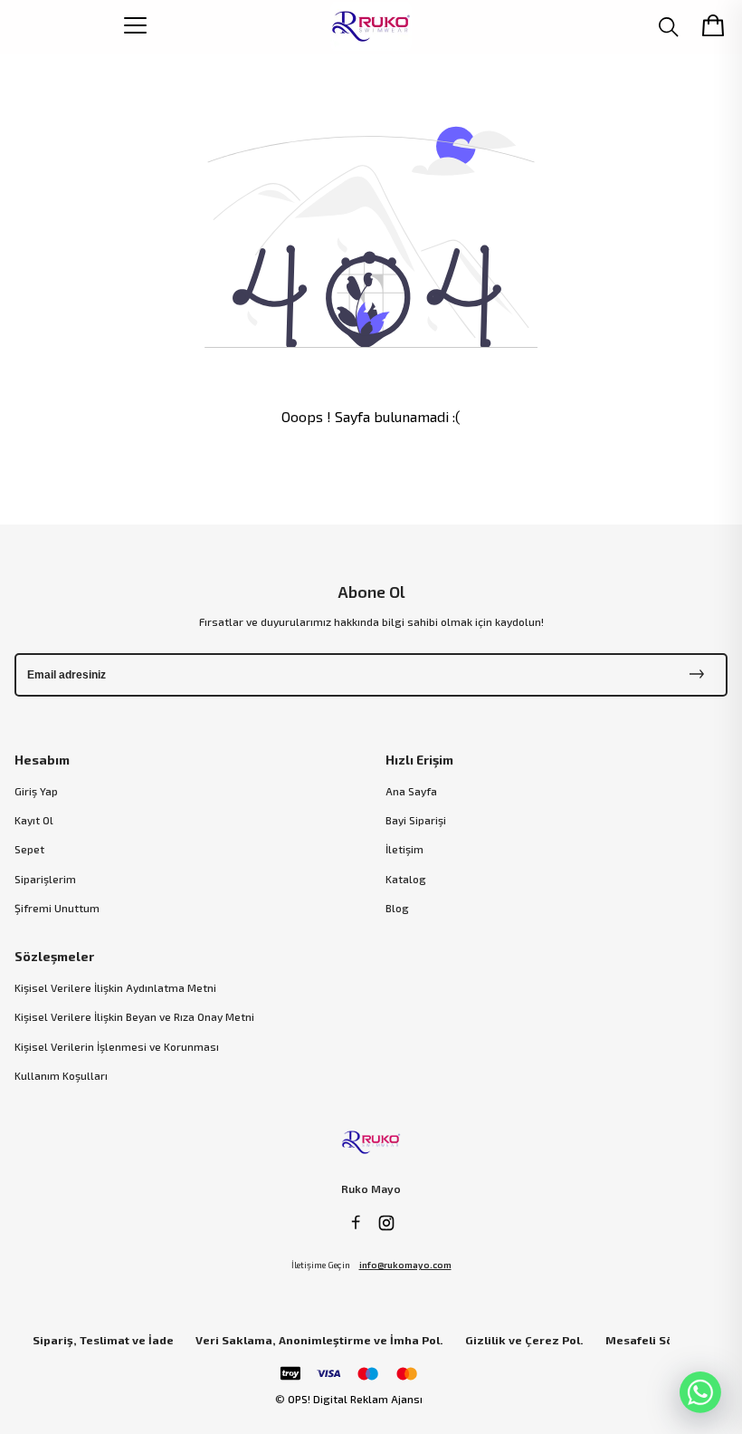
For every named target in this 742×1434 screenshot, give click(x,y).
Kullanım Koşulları (61, 1075)
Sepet (29, 848)
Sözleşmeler (54, 956)
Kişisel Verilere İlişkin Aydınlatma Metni (115, 987)
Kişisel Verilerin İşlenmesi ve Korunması (116, 1046)
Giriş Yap (36, 790)
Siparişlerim (45, 878)
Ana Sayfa (411, 790)
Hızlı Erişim (419, 759)
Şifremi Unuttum (57, 907)
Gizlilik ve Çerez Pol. (524, 1340)
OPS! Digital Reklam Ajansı (355, 1398)
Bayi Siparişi (415, 819)
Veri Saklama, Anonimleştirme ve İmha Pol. (319, 1340)
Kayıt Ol (33, 819)
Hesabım (42, 759)
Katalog (405, 878)
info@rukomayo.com (405, 1264)
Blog (397, 907)
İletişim (404, 848)
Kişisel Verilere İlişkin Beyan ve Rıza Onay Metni (134, 1016)
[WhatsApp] (700, 1392)
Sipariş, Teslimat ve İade (103, 1340)
